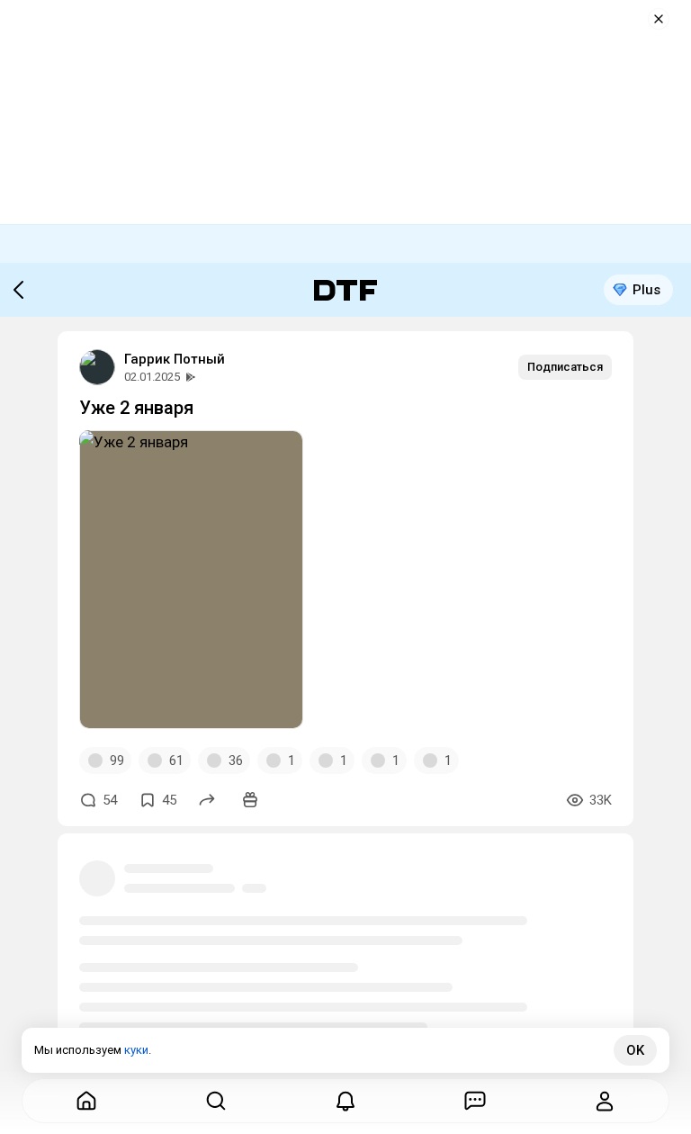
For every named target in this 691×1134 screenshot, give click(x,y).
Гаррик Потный (174, 359)
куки (136, 1050)
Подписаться (565, 367)
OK (635, 1050)
